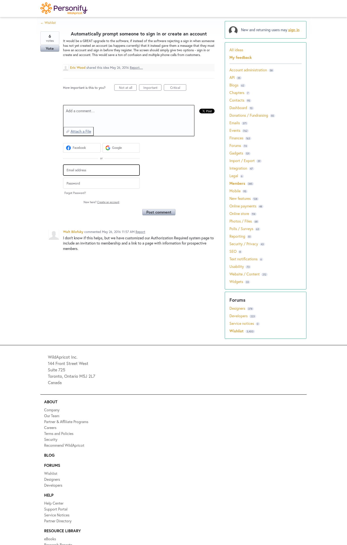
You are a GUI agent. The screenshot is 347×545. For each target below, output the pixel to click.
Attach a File (81, 131)
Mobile (235, 190)
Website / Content (244, 273)
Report (140, 231)
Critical (178, 88)
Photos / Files (240, 221)
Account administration (248, 69)
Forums (235, 145)
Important (152, 88)
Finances (236, 137)
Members (237, 183)
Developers (239, 315)
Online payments (242, 205)
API (232, 77)
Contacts (236, 100)
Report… (136, 67)
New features (240, 198)
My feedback (240, 57)
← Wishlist (48, 22)
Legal (233, 175)
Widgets (236, 281)
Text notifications (243, 258)
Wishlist (237, 330)
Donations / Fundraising (249, 115)
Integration (238, 168)
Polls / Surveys (241, 228)
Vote (50, 48)
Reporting (237, 236)
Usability (236, 266)
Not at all (128, 88)
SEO (233, 251)
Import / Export (242, 160)
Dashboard (238, 107)
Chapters (236, 92)
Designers (237, 308)
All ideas (236, 49)
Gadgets (236, 152)
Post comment (158, 212)
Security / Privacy (243, 243)
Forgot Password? (75, 193)
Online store (239, 213)
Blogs (233, 84)
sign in (294, 29)
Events (234, 130)
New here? (101, 202)
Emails (234, 122)
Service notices (242, 323)
